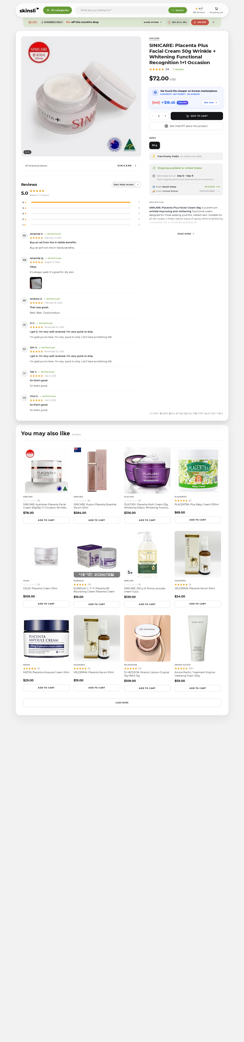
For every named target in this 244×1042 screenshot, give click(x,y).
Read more (184, 233)
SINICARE (154, 38)
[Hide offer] (213, 22)
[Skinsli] (29, 10)
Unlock (202, 22)
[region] (81, 96)
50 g (154, 145)
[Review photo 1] (36, 283)
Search (180, 10)
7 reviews (178, 69)
